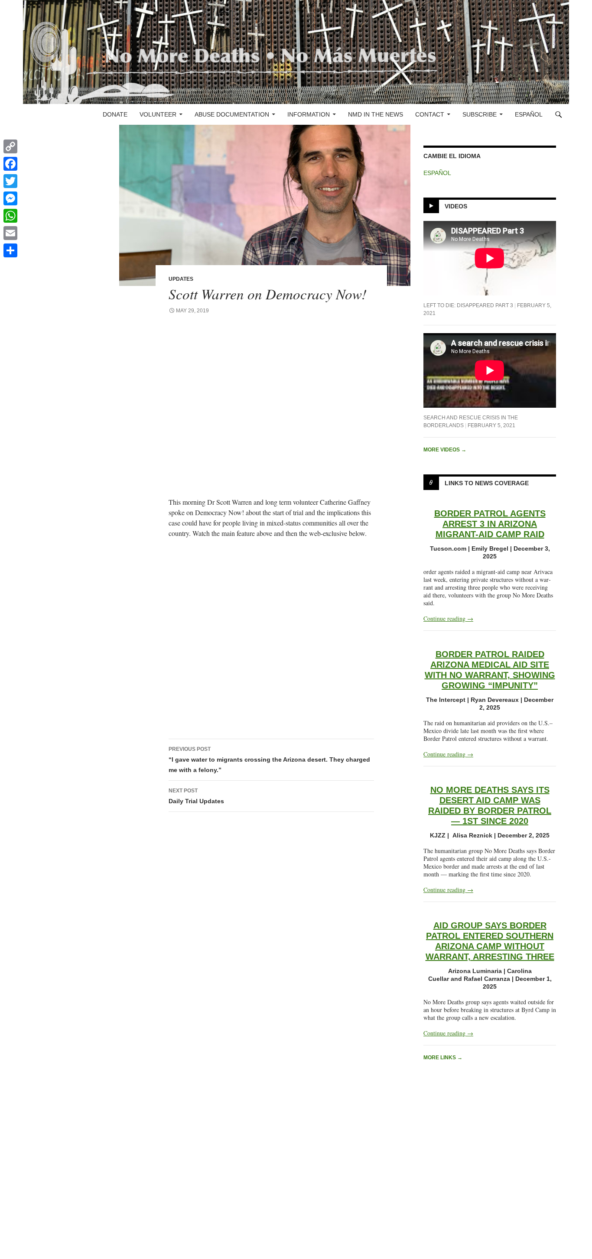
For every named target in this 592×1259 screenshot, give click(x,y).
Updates (181, 279)
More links (442, 1058)
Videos (456, 206)
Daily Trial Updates (196, 796)
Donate (115, 114)
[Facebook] (10, 163)
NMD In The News (375, 114)
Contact (429, 114)
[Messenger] (10, 198)
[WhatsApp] (10, 215)
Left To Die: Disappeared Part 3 (468, 305)
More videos (444, 450)
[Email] (10, 233)
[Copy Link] (10, 146)
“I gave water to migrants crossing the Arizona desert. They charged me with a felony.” (269, 759)
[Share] (10, 250)
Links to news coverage (487, 483)
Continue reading (448, 618)
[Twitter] (10, 181)
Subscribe (479, 114)
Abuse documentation (232, 114)
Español (529, 114)
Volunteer (158, 114)
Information (308, 114)
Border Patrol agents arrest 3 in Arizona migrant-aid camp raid (490, 524)
